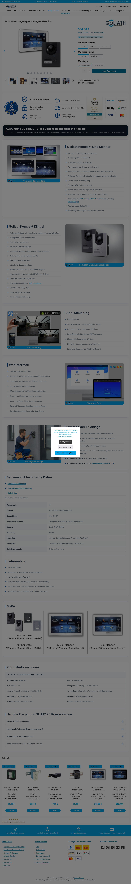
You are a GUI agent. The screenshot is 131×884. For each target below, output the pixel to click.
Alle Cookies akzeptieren (65, 453)
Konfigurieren (65, 442)
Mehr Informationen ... (65, 437)
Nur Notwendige (65, 447)
